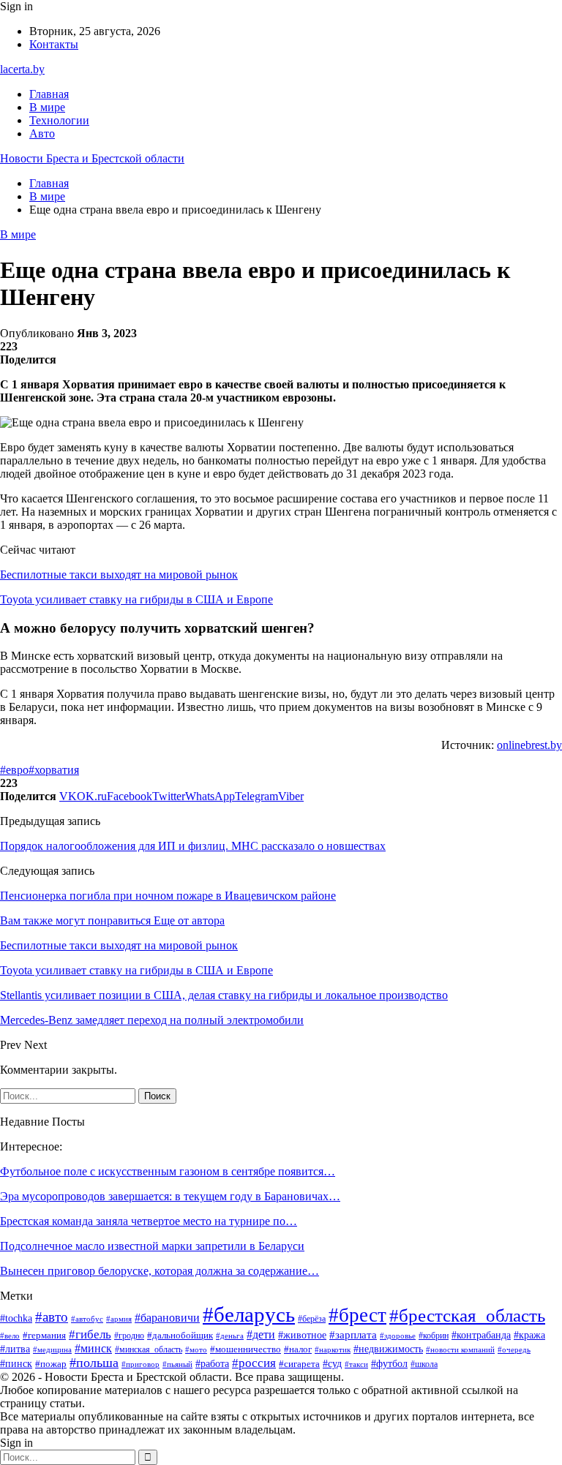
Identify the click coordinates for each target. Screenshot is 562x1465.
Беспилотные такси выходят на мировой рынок (119, 574)
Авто (42, 133)
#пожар (51, 1364)
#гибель (90, 1334)
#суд (332, 1363)
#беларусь (249, 1314)
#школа (424, 1364)
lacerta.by (22, 69)
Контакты (53, 44)
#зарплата (353, 1335)
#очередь (514, 1350)
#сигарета (299, 1364)
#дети (261, 1334)
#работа (212, 1363)
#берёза (312, 1319)
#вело (10, 1335)
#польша (94, 1362)
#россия (254, 1363)
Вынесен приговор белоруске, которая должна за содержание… (159, 1271)
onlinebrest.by (529, 745)
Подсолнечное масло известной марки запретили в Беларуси (152, 1246)
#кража (529, 1335)
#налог (298, 1349)
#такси (356, 1364)
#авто (51, 1317)
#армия (119, 1318)
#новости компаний (460, 1349)
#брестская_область (467, 1315)
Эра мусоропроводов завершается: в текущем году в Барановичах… (170, 1196)
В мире (47, 107)
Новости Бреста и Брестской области (92, 158)
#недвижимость (388, 1349)
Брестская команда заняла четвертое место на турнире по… (148, 1221)
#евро (14, 770)
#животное (302, 1335)
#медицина (52, 1349)
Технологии (59, 120)
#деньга (230, 1335)
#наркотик (333, 1349)
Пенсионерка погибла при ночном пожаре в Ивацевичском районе (168, 895)
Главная (49, 94)
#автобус (87, 1318)
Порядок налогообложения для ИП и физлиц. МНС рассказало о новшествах (193, 846)
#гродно (129, 1336)
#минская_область (148, 1349)
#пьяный (177, 1364)
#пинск (16, 1363)
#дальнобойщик (180, 1335)
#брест (357, 1315)
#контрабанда (481, 1335)
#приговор (140, 1364)
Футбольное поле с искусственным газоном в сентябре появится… (167, 1171)
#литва (15, 1349)
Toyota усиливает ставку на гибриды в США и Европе (136, 599)
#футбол (389, 1363)
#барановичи (167, 1317)
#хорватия (54, 770)
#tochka (16, 1318)
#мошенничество (245, 1349)
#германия (44, 1335)
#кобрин (434, 1335)
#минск (93, 1348)
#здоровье (398, 1335)
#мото (196, 1349)
